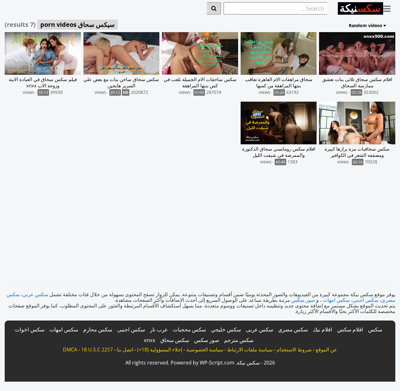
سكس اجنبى (131, 329)
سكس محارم (97, 329)
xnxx (149, 340)
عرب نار (159, 329)
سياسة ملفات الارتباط (249, 349)
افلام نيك (322, 329)
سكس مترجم (238, 340)
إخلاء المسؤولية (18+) (159, 349)
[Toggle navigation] (389, 7)
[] (214, 8)
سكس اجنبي (365, 300)
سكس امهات (336, 300)
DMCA (70, 349)
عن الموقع (326, 349)
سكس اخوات (29, 329)
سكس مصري (293, 329)
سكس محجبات (189, 329)
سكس (375, 329)
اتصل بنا (125, 349)
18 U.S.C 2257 (97, 349)
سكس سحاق (174, 340)
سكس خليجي (226, 329)
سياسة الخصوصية (204, 349)
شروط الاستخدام (294, 349)
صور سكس (303, 300)
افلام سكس (350, 329)
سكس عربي (35, 294)
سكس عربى (259, 329)
